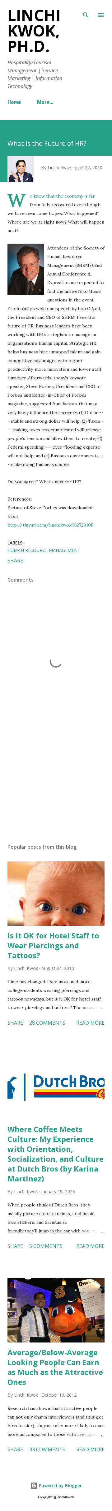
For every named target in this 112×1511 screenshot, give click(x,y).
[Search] (86, 11)
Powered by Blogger (60, 1485)
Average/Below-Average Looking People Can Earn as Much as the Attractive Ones (55, 1367)
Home (14, 102)
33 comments (47, 1449)
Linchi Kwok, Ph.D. (34, 31)
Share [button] (15, 560)
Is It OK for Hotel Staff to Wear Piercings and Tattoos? (53, 945)
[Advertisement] (56, 785)
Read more (90, 1022)
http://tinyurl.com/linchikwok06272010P (50, 525)
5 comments (46, 1246)
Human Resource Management (43, 550)
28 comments (47, 1022)
